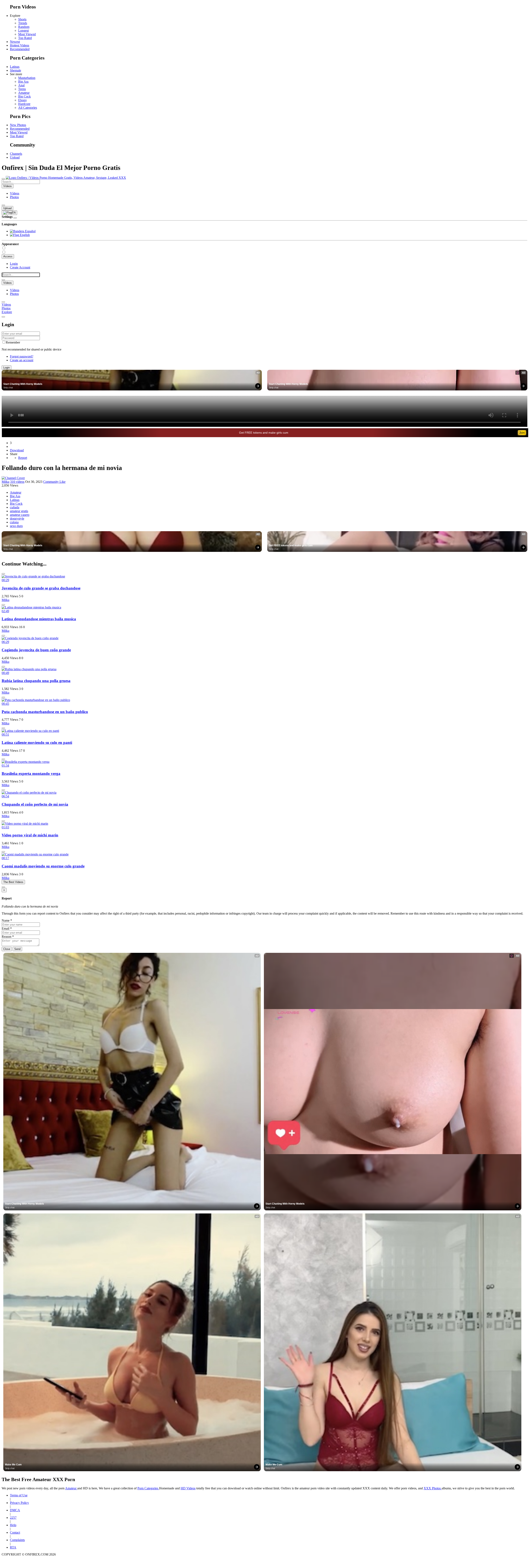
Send (17, 949)
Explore (7, 312)
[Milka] (13, 478)
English (24, 235)
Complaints (17, 1540)
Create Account (20, 267)
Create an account (21, 360)
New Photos (18, 125)
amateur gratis (19, 511)
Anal (21, 85)
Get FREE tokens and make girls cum (263, 432)
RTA (13, 1547)
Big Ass (23, 81)
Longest (23, 30)
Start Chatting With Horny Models (22, 384)
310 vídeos (17, 481)
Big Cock (24, 96)
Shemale (15, 70)
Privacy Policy (19, 1502)
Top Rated (25, 38)
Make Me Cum (13, 1464)
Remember (13, 342)
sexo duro (16, 526)
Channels (16, 153)
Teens (22, 89)
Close (6, 949)
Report (22, 457)
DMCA (15, 1510)
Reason (8, 936)
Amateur (24, 92)
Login (14, 263)
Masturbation (26, 78)
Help (13, 1525)
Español (30, 231)
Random (23, 27)
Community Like (54, 481)
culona (14, 522)
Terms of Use (18, 1495)
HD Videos (188, 1488)
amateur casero (19, 515)
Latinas (14, 66)
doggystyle (17, 518)
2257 (13, 1517)
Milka (5, 481)
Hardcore (24, 104)
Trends (22, 23)
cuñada (14, 507)
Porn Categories (148, 1488)
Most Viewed (27, 34)
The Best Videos (13, 882)
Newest (15, 41)
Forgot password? (21, 356)
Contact (15, 1532)
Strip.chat (8, 387)
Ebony (22, 100)
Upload (15, 157)
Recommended (20, 49)
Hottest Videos (19, 45)
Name (7, 920)
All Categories (27, 107)
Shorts (22, 19)
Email (7, 928)
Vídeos (14, 193)
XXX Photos (433, 1488)
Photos (14, 197)
